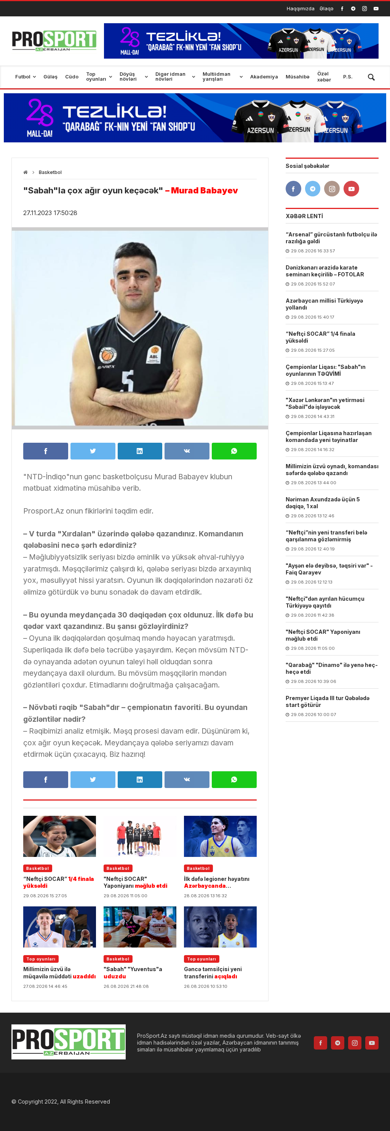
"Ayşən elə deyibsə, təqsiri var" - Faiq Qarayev (329, 569)
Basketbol (50, 172)
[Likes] (342, 8)
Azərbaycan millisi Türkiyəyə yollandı (324, 304)
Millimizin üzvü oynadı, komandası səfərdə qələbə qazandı (332, 469)
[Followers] (353, 8)
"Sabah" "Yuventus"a (133, 972)
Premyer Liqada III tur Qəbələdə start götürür (327, 701)
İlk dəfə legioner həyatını (216, 882)
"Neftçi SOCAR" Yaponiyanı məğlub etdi (323, 635)
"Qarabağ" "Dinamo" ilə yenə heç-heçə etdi (332, 668)
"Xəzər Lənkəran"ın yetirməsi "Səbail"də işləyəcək (325, 403)
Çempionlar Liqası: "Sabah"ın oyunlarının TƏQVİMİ (326, 370)
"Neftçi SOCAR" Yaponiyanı (135, 882)
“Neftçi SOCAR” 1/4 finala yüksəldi (320, 337)
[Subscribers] (376, 8)
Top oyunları (41, 959)
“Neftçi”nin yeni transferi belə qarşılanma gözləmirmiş (326, 535)
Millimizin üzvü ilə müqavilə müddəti (59, 972)
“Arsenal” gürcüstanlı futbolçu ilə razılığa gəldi (331, 237)
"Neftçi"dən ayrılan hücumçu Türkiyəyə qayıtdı (325, 602)
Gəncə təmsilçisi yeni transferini (213, 972)
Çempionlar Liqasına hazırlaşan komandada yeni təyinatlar (329, 436)
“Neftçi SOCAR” (58, 882)
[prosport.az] (54, 41)
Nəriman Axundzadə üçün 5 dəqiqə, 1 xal (323, 502)
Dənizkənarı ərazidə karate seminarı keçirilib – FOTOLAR (325, 271)
